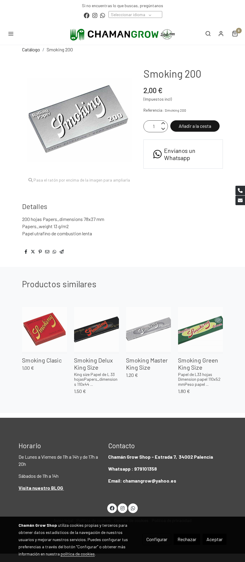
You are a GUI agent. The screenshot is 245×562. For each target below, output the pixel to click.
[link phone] (240, 190)
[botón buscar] (208, 33)
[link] (122, 33)
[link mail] (240, 200)
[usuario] (221, 33)
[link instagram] (94, 15)
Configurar (156, 539)
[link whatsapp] (102, 15)
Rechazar (186, 539)
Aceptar (214, 539)
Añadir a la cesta (195, 126)
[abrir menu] (11, 33)
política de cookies (78, 553)
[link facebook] (86, 15)
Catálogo (31, 49)
